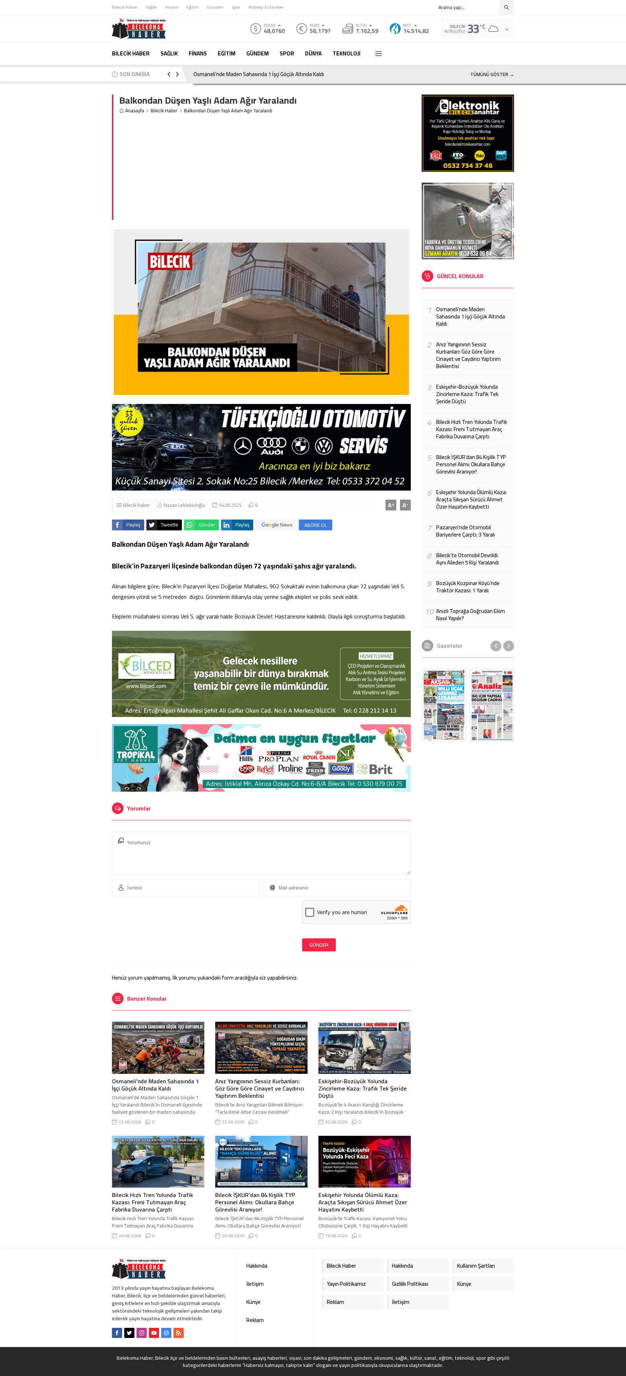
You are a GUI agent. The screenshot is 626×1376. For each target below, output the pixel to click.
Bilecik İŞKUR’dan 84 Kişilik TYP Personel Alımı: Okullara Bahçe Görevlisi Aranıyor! (255, 1202)
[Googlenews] (166, 1333)
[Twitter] (129, 1333)
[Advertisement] (265, 169)
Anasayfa (134, 111)
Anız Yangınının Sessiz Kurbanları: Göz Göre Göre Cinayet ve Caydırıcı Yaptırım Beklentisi (293, 74)
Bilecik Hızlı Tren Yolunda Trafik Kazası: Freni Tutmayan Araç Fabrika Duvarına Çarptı (152, 1202)
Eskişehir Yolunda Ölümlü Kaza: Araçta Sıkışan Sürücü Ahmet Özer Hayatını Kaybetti (362, 1202)
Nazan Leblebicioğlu (184, 505)
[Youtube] (154, 1333)
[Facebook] (117, 1333)
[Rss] (179, 1333)
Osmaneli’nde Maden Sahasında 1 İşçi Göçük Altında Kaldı (155, 1085)
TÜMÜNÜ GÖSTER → (492, 74)
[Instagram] (142, 1333)
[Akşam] (444, 705)
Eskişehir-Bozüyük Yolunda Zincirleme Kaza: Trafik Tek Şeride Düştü (362, 1088)
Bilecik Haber (164, 111)
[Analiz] (492, 705)
